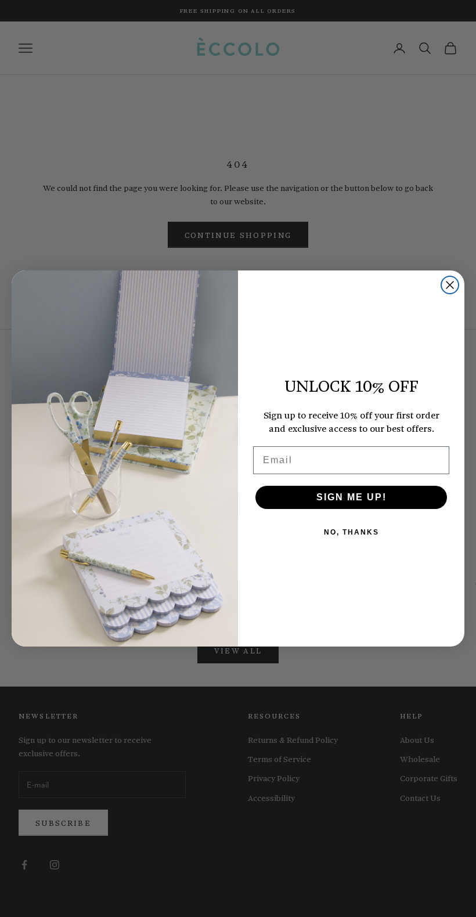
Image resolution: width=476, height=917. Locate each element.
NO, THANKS (351, 532)
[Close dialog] (450, 285)
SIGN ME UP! (351, 497)
